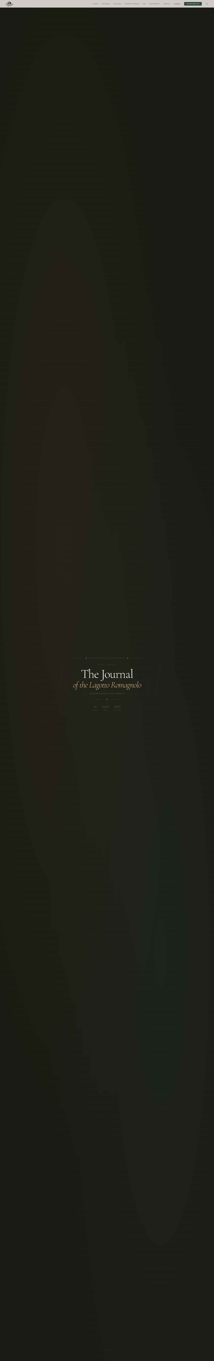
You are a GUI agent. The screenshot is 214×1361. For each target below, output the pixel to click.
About (95, 4)
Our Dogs (117, 4)
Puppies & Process (132, 4)
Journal (177, 4)
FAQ (144, 4)
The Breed (106, 4)
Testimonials (154, 4)
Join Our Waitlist (193, 4)
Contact (166, 4)
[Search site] (207, 3)
